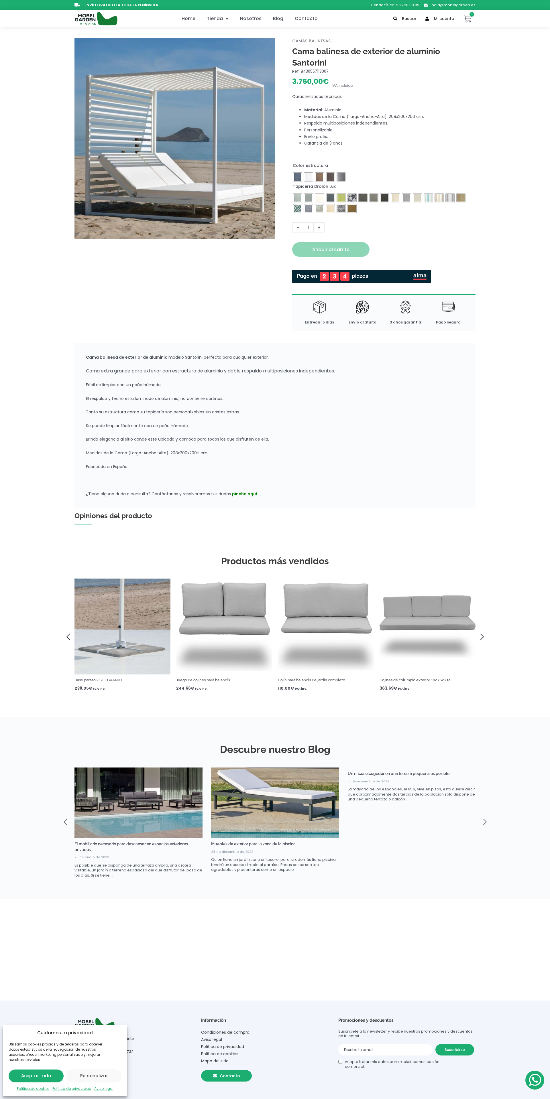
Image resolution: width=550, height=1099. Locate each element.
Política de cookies (33, 1088)
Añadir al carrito (330, 249)
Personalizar (94, 1076)
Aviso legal (103, 1088)
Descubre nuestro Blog (275, 749)
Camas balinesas (311, 41)
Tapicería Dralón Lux (314, 186)
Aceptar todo (36, 1076)
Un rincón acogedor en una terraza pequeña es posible (398, 773)
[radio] (297, 177)
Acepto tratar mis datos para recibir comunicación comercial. (392, 1064)
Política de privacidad (71, 1088)
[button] (70, 636)
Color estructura (310, 165)
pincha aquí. (245, 494)
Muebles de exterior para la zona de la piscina (253, 844)
